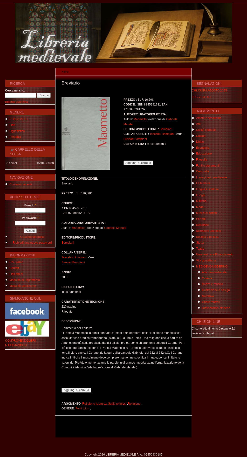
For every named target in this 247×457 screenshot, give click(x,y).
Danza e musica (212, 284)
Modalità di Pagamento (24, 280)
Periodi (201, 219)
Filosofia (201, 159)
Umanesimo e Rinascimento (214, 254)
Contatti (14, 268)
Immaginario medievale (211, 177)
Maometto (140, 119)
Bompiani (166, 129)
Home (65, 71)
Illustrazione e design (216, 290)
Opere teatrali (211, 302)
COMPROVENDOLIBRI (20, 340)
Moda (200, 207)
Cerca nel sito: (15, 90)
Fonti (78, 408)
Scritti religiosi (117, 403)
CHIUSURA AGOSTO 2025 (209, 90)
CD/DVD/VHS (18, 119)
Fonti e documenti (208, 165)
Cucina (201, 136)
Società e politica (207, 237)
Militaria (201, 201)
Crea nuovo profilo (32, 237)
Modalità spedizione (22, 286)
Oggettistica (17, 131)
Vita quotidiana (206, 260)
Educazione (204, 153)
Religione (134, 403)
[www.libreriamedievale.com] (123, 62)
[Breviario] (86, 168)
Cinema (207, 278)
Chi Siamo (16, 262)
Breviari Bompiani (135, 139)
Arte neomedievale (214, 272)
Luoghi (200, 195)
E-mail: (30, 205)
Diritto (200, 141)
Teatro (200, 248)
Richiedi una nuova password (32, 242)
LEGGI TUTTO (201, 97)
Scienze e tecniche (208, 230)
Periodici (15, 137)
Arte (198, 124)
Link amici (16, 274)
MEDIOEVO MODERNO (211, 266)
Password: (30, 218)
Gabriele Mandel (115, 228)
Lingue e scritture (207, 189)
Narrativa (208, 296)
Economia (202, 147)
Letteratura (203, 183)
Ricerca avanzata (16, 102)
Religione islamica (94, 403)
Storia (200, 242)
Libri (12, 125)
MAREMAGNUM (16, 345)
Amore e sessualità (208, 118)
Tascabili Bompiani (162, 134)
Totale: (41, 163)
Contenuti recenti (20, 184)
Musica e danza (206, 213)
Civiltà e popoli (206, 130)
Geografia (202, 171)
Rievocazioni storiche (216, 308)
